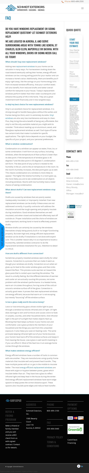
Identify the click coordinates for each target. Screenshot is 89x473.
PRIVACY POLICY (55, 437)
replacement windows (25, 66)
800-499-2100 (77, 1)
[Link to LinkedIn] (82, 466)
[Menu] (82, 8)
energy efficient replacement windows (36, 367)
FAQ (8, 18)
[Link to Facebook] (78, 466)
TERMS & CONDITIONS (53, 444)
